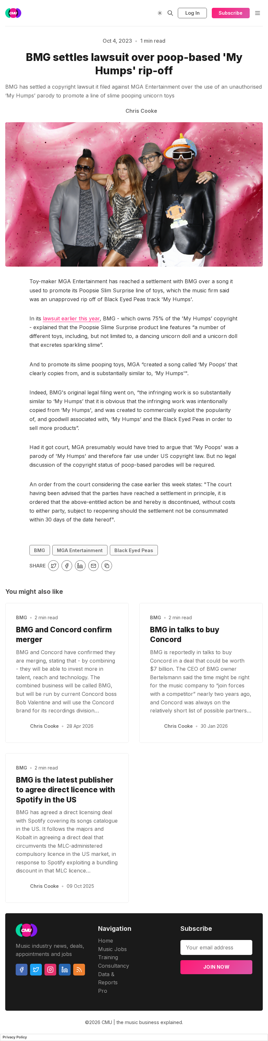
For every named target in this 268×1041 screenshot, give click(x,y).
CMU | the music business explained (142, 1022)
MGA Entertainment (80, 550)
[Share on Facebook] (66, 565)
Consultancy (113, 965)
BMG (39, 550)
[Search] (170, 13)
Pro (102, 991)
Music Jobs (112, 949)
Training (108, 957)
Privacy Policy (15, 1037)
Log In (192, 13)
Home (105, 940)
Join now (216, 967)
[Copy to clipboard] (106, 565)
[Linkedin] (65, 969)
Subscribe (231, 13)
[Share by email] (93, 565)
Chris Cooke (44, 726)
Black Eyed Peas (133, 550)
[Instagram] (50, 969)
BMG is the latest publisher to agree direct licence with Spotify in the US (65, 789)
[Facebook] (21, 969)
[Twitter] (36, 969)
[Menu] (257, 13)
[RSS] (79, 969)
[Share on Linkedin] (80, 565)
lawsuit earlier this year (71, 318)
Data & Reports (108, 978)
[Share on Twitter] (53, 565)
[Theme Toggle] (160, 13)
